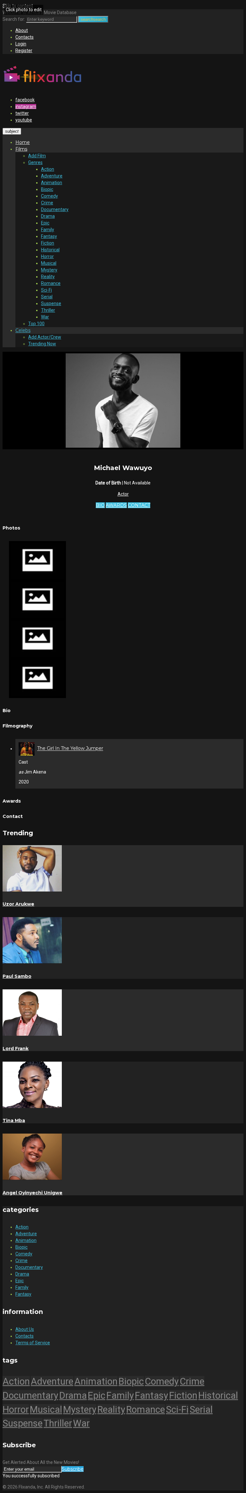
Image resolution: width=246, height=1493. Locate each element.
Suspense (51, 303)
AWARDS (116, 505)
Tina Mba (14, 1120)
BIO (100, 505)
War (45, 316)
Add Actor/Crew (44, 337)
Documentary (55, 209)
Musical (48, 263)
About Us (24, 1329)
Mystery (49, 269)
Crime (47, 202)
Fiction (47, 243)
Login (20, 43)
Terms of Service (32, 1342)
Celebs (22, 330)
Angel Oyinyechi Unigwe (32, 1193)
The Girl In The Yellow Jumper (70, 748)
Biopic (47, 189)
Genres (35, 162)
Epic (45, 222)
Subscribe (73, 1469)
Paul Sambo (17, 976)
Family (47, 229)
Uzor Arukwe (18, 904)
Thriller (48, 310)
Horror (47, 256)
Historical (50, 249)
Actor (123, 494)
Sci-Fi (46, 290)
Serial (47, 296)
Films (21, 149)
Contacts (24, 37)
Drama (48, 216)
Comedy (49, 196)
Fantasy (49, 236)
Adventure (51, 175)
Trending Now (42, 343)
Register (23, 50)
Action (47, 169)
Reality (48, 276)
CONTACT (139, 505)
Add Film (37, 155)
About (21, 30)
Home (22, 142)
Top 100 (36, 323)
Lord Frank (16, 1048)
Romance (51, 283)
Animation (51, 182)
